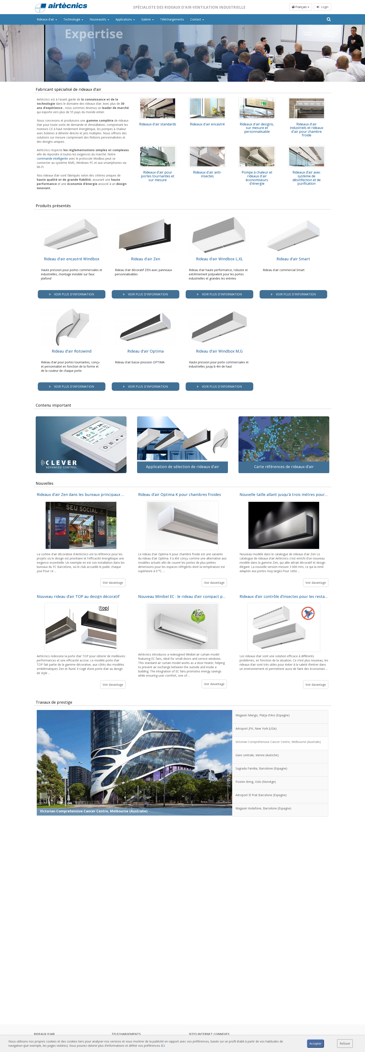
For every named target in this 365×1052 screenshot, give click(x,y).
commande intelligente (52, 158)
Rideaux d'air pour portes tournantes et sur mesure (157, 176)
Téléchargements (172, 19)
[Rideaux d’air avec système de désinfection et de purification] (306, 157)
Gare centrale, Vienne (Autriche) (67, 811)
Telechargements (126, 1034)
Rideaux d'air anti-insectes (207, 174)
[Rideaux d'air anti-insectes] (207, 157)
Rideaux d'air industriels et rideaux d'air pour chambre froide (306, 130)
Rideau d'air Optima (145, 351)
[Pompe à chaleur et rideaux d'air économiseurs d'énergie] (256, 157)
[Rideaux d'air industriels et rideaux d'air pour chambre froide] (306, 108)
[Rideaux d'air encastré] (207, 108)
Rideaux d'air (46, 19)
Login (323, 7)
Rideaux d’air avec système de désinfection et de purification (307, 178)
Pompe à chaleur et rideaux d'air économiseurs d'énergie (257, 178)
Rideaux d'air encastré (207, 124)
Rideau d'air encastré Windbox (71, 258)
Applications (124, 19)
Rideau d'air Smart (293, 258)
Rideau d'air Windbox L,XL (219, 258)
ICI (163, 1046)
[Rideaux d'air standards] (157, 108)
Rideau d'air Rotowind (71, 351)
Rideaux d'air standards (157, 124)
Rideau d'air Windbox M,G (219, 351)
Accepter (315, 1043)
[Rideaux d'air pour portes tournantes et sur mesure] (157, 157)
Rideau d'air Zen (145, 258)
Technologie (72, 19)
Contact (196, 19)
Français (301, 7)
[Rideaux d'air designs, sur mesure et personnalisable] (256, 108)
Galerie (146, 19)
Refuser (345, 1043)
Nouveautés (98, 19)
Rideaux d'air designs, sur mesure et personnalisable (257, 128)
